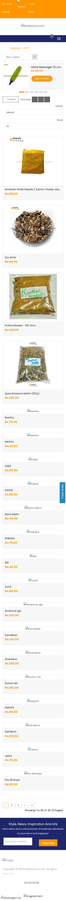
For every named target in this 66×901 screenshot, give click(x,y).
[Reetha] (33, 411)
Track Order (62, 491)
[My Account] (61, 3)
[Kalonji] (33, 484)
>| (32, 805)
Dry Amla (10, 257)
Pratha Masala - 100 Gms (20, 325)
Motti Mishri (12, 514)
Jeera (8, 756)
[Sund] (33, 580)
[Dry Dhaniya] (33, 773)
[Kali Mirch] (33, 725)
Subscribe (48, 843)
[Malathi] (33, 701)
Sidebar (11, 99)
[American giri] (33, 604)
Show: (60, 120)
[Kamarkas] (33, 629)
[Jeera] (33, 749)
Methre (9, 441)
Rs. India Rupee (7, 7)
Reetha (9, 417)
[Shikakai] (33, 532)
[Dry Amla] (33, 228)
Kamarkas (11, 635)
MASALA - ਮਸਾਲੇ (20, 48)
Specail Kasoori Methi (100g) (22, 393)
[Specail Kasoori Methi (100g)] (33, 364)
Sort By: (59, 106)
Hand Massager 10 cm (46, 67)
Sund (8, 586)
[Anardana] (33, 653)
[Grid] (35, 99)
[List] (41, 99)
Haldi (8, 466)
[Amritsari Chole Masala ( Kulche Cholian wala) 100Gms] (33, 160)
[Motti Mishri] (33, 508)
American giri (13, 611)
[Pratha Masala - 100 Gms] (33, 296)
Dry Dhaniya (12, 780)
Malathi (9, 707)
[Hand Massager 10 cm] (16, 76)
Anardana (11, 659)
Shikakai (10, 538)
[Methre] (33, 435)
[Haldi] (33, 459)
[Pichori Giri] (33, 677)
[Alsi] (33, 556)
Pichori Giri (11, 683)
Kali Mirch (10, 731)
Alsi (7, 562)
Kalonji (9, 490)
